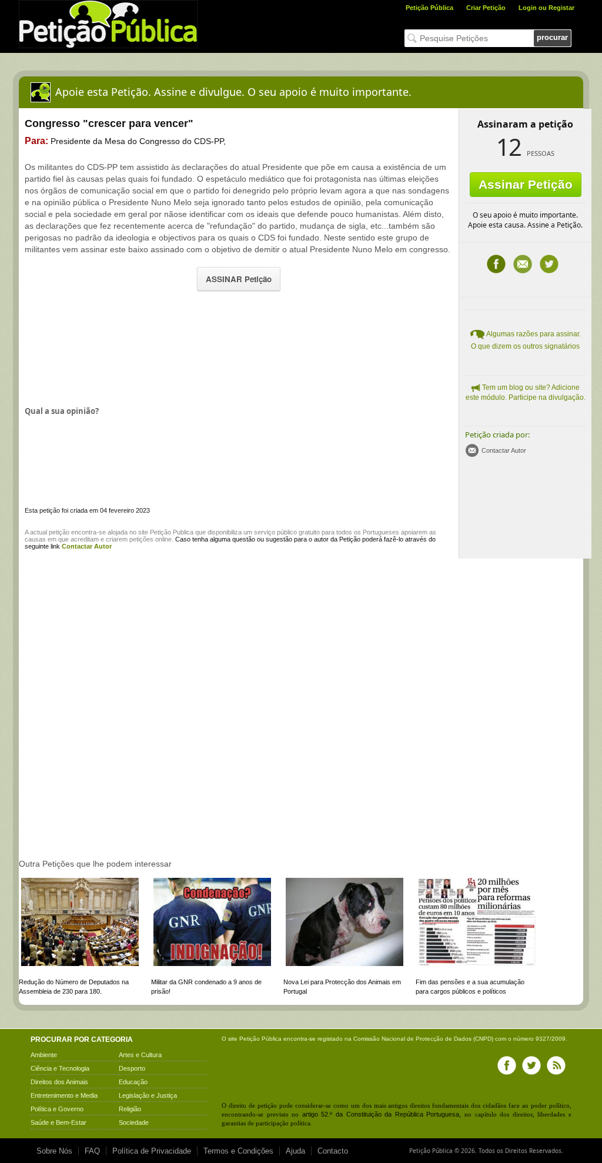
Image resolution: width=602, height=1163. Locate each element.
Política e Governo (57, 1108)
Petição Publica (171, 532)
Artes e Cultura (140, 1054)
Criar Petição (486, 7)
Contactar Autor (503, 450)
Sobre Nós (54, 1151)
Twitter (549, 264)
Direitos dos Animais (59, 1081)
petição (59, 532)
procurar (552, 37)
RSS (556, 1065)
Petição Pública (429, 7)
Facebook (496, 264)
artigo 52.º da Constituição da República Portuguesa (381, 1114)
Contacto (332, 1151)
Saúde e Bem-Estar (58, 1122)
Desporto (132, 1068)
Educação (133, 1081)
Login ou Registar (546, 7)
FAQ (92, 1151)
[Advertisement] (239, 347)
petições (141, 539)
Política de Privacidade (151, 1151)
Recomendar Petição (522, 264)
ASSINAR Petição (239, 279)
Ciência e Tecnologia (60, 1068)
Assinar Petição (526, 184)
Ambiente (44, 1054)
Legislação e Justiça (148, 1095)
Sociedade (134, 1122)
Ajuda (295, 1151)
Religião (130, 1108)
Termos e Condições (238, 1151)
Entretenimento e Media (64, 1095)
